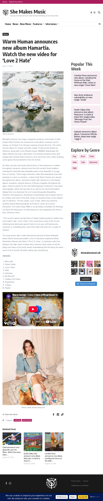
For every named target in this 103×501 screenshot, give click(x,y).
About (5, 2)
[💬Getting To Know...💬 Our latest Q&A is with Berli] (74, 271)
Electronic (93, 162)
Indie (75, 162)
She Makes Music (28, 11)
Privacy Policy (76, 481)
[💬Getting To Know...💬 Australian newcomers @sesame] (74, 264)
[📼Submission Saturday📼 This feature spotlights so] (97, 271)
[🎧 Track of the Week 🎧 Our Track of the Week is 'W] (82, 271)
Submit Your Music (16, 2)
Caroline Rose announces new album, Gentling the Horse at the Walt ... (53, 457)
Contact (85, 481)
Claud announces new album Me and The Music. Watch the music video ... (12, 451)
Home (8, 23)
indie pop (17, 420)
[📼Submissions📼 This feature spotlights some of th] (82, 264)
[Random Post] (99, 24)
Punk (92, 156)
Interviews (51, 23)
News (15, 23)
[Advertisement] (85, 45)
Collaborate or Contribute (79, 485)
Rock (83, 156)
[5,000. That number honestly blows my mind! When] (89, 271)
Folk (83, 162)
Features (37, 23)
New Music (25, 23)
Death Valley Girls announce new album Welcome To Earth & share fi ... (32, 457)
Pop (74, 156)
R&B (74, 168)
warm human (26, 420)
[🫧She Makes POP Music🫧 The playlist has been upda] (89, 264)
